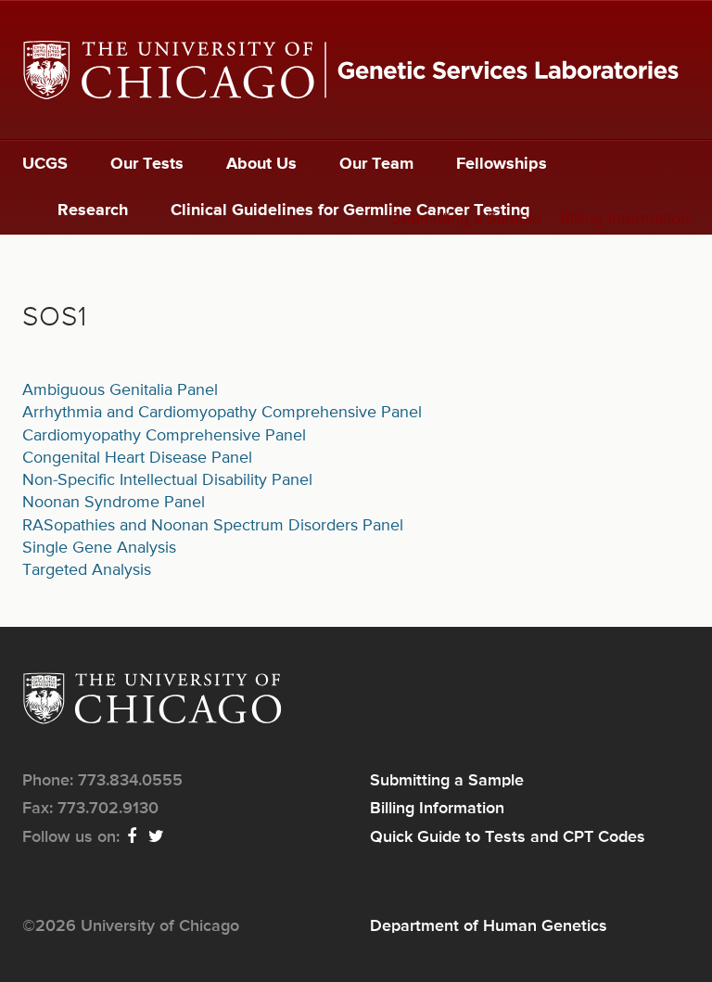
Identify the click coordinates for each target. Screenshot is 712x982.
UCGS (45, 164)
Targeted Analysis (86, 570)
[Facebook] (132, 837)
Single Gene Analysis (99, 548)
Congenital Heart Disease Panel (137, 458)
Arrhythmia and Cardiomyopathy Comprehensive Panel (222, 412)
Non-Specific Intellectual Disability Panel (167, 480)
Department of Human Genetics (488, 926)
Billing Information (625, 218)
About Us (261, 164)
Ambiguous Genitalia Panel (120, 390)
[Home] (356, 70)
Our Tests (147, 164)
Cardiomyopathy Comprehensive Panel (164, 435)
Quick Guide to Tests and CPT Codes (507, 837)
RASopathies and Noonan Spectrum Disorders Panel (212, 525)
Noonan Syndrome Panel (113, 502)
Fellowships (501, 164)
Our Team (376, 164)
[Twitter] (157, 837)
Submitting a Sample (466, 218)
